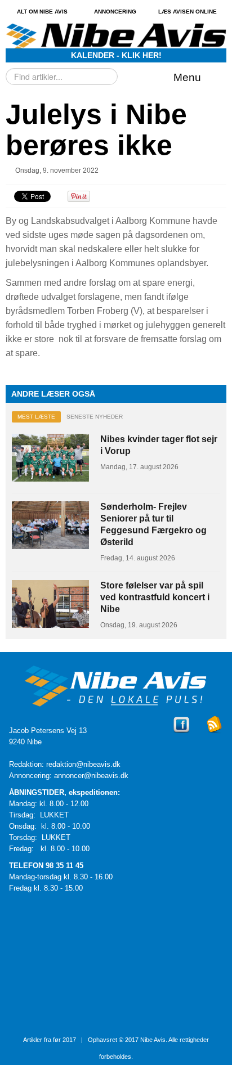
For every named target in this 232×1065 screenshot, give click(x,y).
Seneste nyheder (94, 417)
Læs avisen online (187, 12)
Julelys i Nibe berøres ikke (96, 129)
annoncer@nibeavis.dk (91, 775)
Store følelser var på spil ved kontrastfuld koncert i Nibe (154, 597)
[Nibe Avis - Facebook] (181, 734)
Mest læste (36, 417)
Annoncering (115, 12)
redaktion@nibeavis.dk (83, 764)
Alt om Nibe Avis (42, 12)
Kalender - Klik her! (116, 55)
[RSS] (215, 734)
